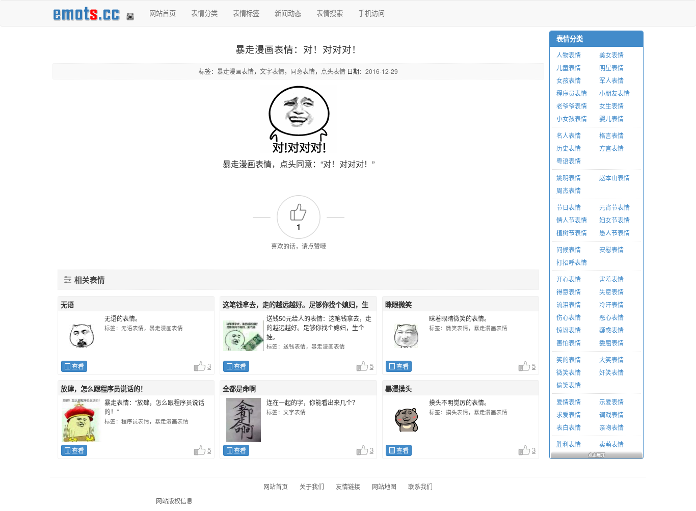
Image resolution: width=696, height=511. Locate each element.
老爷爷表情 (571, 105)
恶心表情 (611, 317)
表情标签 (246, 13)
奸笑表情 (611, 372)
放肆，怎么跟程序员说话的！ (104, 388)
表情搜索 (329, 13)
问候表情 (568, 249)
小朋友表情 (614, 93)
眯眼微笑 (398, 304)
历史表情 (568, 148)
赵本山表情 (614, 177)
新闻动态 (288, 13)
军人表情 (611, 80)
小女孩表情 (571, 118)
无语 (67, 304)
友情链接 (348, 486)
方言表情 (611, 148)
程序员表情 (571, 93)
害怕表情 (568, 342)
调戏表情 (611, 414)
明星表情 (611, 67)
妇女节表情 (614, 220)
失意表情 (611, 291)
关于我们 (312, 486)
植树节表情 (571, 232)
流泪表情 (568, 304)
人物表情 (568, 54)
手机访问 (371, 13)
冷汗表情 (611, 304)
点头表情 (333, 71)
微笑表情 (568, 372)
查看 (77, 366)
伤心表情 (568, 317)
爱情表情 (568, 401)
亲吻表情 (611, 427)
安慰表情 (611, 249)
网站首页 (162, 13)
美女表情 (611, 54)
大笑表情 (611, 359)
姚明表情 (568, 177)
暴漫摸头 (398, 388)
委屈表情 (611, 342)
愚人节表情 (614, 232)
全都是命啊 (239, 388)
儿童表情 (568, 67)
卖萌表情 (611, 444)
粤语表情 (568, 160)
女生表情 (611, 105)
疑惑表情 (611, 330)
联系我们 (420, 486)
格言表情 (611, 135)
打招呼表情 (571, 262)
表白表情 (568, 427)
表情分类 (204, 13)
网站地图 (384, 486)
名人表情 (568, 135)
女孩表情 (568, 80)
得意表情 (568, 291)
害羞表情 (611, 279)
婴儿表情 (611, 118)
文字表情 (272, 71)
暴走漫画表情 (235, 71)
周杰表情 (568, 190)
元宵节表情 (614, 207)
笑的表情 (568, 359)
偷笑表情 (568, 385)
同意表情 (302, 71)
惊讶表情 (568, 330)
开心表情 (568, 279)
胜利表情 (568, 444)
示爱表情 (611, 401)
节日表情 (568, 207)
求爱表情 (568, 414)
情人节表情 (571, 220)
